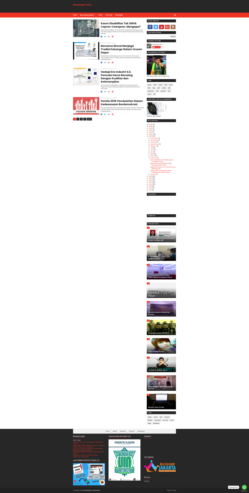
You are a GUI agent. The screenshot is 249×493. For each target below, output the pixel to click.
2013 (150, 186)
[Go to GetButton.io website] (244, 491)
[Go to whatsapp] (244, 487)
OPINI (100, 15)
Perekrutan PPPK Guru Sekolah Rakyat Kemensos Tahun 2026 (85, 452)
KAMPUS (150, 420)
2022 (151, 130)
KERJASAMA (119, 15)
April (152, 154)
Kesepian (151, 296)
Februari (153, 158)
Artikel (164, 88)
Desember (154, 138)
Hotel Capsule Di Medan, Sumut (160, 277)
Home (75, 15)
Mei (152, 152)
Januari (153, 174)
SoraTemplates (87, 490)
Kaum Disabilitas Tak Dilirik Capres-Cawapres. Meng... (162, 160)
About (115, 431)
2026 (151, 124)
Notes (149, 85)
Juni (152, 150)
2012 (150, 188)
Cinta (149, 94)
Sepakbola (156, 423)
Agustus (153, 146)
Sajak (149, 423)
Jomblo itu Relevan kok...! (157, 370)
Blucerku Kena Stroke (156, 407)
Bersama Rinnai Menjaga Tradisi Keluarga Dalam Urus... (161, 164)
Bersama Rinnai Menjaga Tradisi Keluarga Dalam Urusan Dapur (121, 49)
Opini (170, 85)
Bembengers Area (82, 4)
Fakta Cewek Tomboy (156, 352)
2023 (151, 128)
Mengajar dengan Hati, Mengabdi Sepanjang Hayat (88, 456)
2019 (150, 136)
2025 (151, 126)
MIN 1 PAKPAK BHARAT (87, 15)
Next (89, 119)
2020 (151, 134)
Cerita (160, 85)
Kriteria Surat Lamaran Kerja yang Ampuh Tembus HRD (161, 239)
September (155, 144)
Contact (132, 431)
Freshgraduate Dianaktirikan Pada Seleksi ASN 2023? (88, 449)
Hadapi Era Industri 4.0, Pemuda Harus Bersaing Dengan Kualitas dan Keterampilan (117, 76)
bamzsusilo (96, 490)
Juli (152, 148)
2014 (150, 184)
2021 (150, 132)
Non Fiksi (165, 420)
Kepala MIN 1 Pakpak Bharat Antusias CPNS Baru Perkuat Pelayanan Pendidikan (89, 443)
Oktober (154, 142)
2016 (150, 180)
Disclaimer (141, 431)
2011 (150, 190)
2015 (150, 182)
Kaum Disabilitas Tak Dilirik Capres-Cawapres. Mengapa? (120, 25)
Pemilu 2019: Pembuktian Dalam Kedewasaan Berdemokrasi (122, 102)
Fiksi (154, 88)
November (154, 140)
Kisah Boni (151, 91)
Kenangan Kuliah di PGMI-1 (158, 333)
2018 (150, 176)
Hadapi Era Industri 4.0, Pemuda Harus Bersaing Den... (163, 168)
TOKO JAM (108, 15)
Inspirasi (163, 91)
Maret (153, 156)
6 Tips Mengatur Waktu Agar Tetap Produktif (159, 258)
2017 (150, 178)
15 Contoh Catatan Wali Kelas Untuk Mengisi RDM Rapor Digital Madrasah (88, 446)
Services (123, 431)
